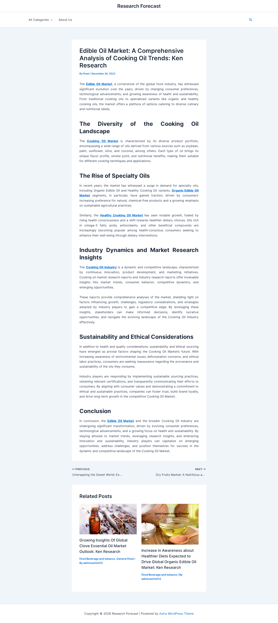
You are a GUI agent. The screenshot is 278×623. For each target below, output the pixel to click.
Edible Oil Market (99, 84)
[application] (51, 19)
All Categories (39, 20)
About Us (65, 20)
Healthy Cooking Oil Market (121, 215)
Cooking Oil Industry (101, 267)
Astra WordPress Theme (176, 613)
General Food (125, 558)
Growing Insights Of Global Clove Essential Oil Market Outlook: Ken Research (103, 546)
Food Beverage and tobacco (97, 558)
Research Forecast (139, 6)
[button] (250, 19)
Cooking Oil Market (102, 141)
